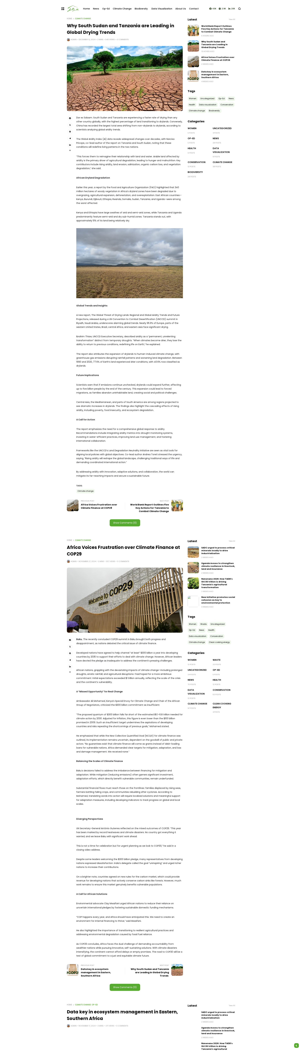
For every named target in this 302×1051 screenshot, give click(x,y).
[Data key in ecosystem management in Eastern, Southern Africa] (193, 76)
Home (69, 18)
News (216, 138)
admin (74, 39)
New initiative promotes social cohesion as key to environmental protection (218, 600)
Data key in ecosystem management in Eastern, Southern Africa (215, 74)
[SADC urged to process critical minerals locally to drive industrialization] (193, 552)
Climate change (83, 18)
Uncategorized (222, 128)
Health (192, 148)
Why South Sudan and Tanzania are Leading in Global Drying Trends (214, 44)
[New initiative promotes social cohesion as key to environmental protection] (193, 601)
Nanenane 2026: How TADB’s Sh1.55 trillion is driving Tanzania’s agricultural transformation (217, 583)
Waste (216, 659)
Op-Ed (191, 138)
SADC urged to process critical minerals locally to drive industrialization (218, 550)
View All (232, 19)
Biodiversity (195, 172)
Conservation (196, 162)
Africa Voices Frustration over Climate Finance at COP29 (217, 58)
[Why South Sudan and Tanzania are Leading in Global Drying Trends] (193, 46)
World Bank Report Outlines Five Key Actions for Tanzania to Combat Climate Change (217, 29)
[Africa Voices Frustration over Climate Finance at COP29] (193, 61)
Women (192, 128)
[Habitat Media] (72, 8)
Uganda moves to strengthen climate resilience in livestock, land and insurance (218, 566)
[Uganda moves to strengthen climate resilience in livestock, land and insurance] (193, 567)
